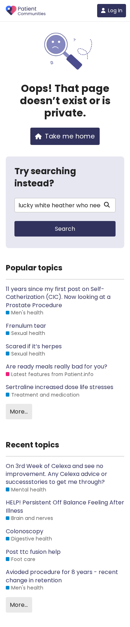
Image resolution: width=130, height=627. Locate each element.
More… (19, 411)
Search (65, 229)
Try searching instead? (45, 177)
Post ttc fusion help (33, 552)
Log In (115, 10)
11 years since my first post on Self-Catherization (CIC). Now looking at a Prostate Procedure (58, 297)
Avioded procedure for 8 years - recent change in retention (62, 576)
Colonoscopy (24, 531)
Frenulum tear (26, 326)
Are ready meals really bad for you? (56, 367)
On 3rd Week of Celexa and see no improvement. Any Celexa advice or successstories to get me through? (56, 474)
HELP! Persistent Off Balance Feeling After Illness (65, 507)
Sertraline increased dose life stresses (59, 387)
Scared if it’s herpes (34, 346)
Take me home (70, 136)
